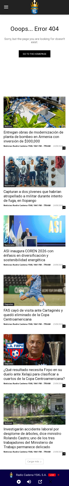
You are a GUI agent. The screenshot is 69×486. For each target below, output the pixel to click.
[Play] (18, 481)
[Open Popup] (40, 481)
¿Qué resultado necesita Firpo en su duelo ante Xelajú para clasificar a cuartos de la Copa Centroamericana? (34, 374)
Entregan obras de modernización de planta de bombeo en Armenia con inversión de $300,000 (33, 136)
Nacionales (10, 185)
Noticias (8, 126)
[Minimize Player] (50, 481)
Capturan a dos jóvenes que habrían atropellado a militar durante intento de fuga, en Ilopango (33, 196)
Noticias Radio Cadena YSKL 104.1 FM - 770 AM (27, 146)
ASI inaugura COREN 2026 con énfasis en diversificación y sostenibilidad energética (28, 255)
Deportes (9, 304)
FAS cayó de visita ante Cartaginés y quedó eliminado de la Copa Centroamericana (33, 314)
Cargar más (33, 461)
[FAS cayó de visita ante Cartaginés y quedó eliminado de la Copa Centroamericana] (34, 290)
